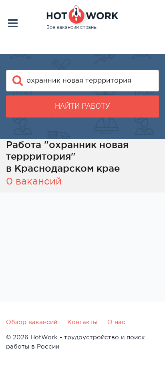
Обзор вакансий (31, 321)
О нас (116, 321)
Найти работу (82, 106)
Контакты (82, 321)
